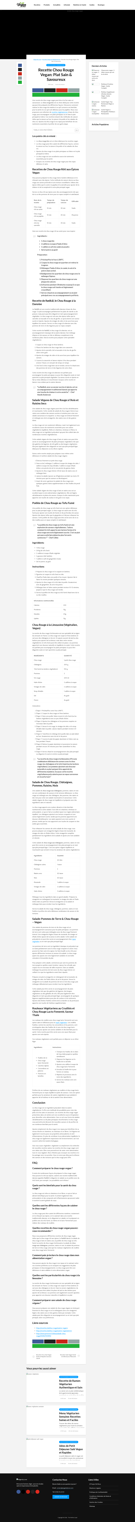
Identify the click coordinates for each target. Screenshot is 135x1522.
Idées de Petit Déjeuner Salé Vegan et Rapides (71, 1449)
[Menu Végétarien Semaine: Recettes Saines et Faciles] (35, 1406)
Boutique (101, 5)
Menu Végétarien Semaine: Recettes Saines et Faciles (70, 1417)
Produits (47, 5)
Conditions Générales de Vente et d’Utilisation (100, 1497)
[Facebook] (18, 1492)
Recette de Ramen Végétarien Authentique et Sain (70, 1384)
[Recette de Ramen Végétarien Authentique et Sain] (32, 1374)
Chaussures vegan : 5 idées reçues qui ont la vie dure (107, 72)
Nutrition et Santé (79, 5)
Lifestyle (67, 5)
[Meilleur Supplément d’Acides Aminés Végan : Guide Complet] (96, 94)
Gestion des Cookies (96, 1502)
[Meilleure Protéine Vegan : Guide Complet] (96, 86)
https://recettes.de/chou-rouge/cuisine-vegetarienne (54, 1331)
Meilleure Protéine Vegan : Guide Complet (107, 86)
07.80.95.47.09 (59, 1492)
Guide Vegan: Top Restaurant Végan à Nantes (107, 104)
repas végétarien (61, 1022)
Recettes (37, 5)
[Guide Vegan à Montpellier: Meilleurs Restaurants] (96, 111)
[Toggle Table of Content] (75, 130)
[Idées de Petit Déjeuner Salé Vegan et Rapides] (34, 1439)
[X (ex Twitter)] (33, 1492)
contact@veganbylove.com (65, 1488)
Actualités (56, 5)
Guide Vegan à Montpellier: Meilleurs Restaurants (108, 112)
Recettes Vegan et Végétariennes (55, 65)
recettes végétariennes (60, 112)
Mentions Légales (95, 1488)
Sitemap (92, 1506)
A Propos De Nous (95, 1484)
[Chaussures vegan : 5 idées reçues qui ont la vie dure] (96, 75)
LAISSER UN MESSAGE (60, 1497)
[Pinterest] (28, 1492)
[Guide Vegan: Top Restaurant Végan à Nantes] (96, 103)
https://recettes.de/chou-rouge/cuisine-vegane (52, 1328)
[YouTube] (37, 1492)
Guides (91, 5)
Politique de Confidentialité (98, 1492)
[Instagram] (23, 1492)
